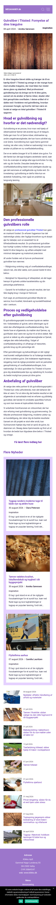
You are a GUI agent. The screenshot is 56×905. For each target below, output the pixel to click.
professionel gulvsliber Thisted (29, 230)
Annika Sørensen (26, 29)
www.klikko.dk (30, 872)
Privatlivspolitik (31, 901)
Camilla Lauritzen (34, 659)
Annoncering (28, 884)
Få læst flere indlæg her (28, 442)
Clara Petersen (33, 508)
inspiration (47, 28)
